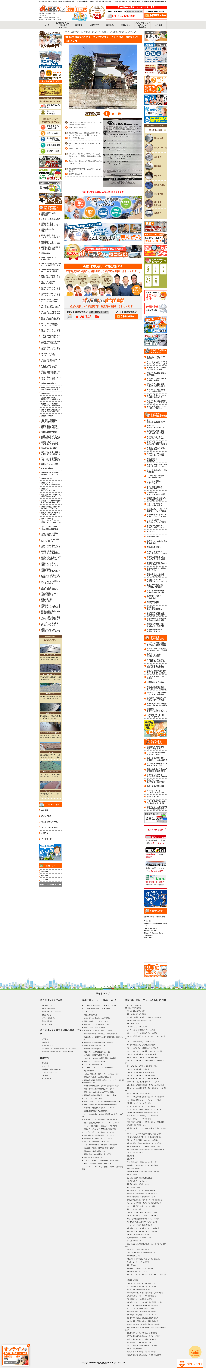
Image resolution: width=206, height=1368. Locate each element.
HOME (67, 32)
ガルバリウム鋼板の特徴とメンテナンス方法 (50, 546)
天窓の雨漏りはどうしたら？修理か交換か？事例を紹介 (145, 1122)
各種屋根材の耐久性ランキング (137, 1271)
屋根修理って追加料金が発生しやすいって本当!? (156, 699)
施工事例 (78, 25)
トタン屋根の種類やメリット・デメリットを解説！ (144, 1100)
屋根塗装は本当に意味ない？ (48, 230)
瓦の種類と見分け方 (49, 448)
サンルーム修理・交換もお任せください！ (156, 753)
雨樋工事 (157, 166)
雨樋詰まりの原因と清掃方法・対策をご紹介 (99, 1148)
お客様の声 (94, 25)
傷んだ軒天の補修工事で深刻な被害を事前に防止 (50, 276)
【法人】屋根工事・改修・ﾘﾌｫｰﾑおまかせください (157, 802)
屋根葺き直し (159, 185)
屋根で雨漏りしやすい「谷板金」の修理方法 (49, 443)
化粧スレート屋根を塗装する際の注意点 (154, 504)
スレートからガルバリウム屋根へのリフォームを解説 (157, 363)
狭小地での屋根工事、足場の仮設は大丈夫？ (142, 1045)
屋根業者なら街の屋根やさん (51, 1069)
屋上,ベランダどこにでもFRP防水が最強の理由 (51, 306)
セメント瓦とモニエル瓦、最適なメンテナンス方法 (144, 1109)
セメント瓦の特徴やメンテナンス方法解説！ (50, 324)
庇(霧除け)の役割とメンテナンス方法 (48, 354)
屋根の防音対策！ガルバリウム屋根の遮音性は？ (157, 407)
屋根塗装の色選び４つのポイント (154, 597)
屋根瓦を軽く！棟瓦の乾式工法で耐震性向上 (155, 575)
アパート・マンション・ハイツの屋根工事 (98, 1067)
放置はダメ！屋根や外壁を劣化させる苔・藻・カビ (144, 1305)
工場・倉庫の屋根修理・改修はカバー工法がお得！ (157, 759)
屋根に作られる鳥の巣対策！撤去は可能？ (98, 1154)
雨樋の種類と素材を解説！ (93, 1157)
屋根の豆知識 (46, 478)
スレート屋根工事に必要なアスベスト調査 (141, 1206)
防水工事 (157, 176)
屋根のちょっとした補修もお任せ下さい (97, 1024)
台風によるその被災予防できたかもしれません (157, 552)
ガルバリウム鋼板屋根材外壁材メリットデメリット (157, 402)
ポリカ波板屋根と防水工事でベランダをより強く (157, 764)
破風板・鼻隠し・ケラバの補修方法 (139, 1119)
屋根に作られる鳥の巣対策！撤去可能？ (156, 781)
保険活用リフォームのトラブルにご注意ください (157, 710)
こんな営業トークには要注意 (155, 677)
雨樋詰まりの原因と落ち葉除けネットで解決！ (157, 775)
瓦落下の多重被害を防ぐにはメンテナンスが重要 (156, 558)
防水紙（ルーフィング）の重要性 (138, 1262)
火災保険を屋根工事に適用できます (96, 1055)
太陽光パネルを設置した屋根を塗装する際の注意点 (101, 1160)
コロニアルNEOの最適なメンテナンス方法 (156, 521)
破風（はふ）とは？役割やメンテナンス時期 (50, 630)
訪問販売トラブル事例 (155, 682)
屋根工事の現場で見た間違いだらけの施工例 (155, 591)
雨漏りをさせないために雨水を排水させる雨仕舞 (50, 437)
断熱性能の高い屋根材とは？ (47, 600)
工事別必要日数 (153, 536)
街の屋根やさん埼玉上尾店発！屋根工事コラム (57, 1052)
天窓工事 (157, 213)
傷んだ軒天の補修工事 (134, 1241)
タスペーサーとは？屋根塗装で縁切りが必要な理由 (144, 1134)
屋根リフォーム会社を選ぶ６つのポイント (157, 542)
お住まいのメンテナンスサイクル (138, 1249)
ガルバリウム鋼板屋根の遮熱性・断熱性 (156, 379)
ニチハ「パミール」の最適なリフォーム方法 (142, 1033)
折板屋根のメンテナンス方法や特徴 (139, 1103)
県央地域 (44, 871)
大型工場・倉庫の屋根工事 (93, 1064)
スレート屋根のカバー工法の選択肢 (157, 471)
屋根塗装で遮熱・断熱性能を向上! (155, 608)
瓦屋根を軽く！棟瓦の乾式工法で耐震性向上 (142, 1193)
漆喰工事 (157, 157)
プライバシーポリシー (49, 827)
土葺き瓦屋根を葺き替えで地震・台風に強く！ (50, 336)
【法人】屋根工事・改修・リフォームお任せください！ (103, 1074)
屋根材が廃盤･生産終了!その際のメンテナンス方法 (144, 1143)
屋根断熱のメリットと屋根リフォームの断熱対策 (50, 606)
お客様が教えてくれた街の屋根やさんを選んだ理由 (59, 1048)
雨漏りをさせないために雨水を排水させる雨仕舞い (144, 1324)
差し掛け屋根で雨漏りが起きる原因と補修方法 (142, 1321)
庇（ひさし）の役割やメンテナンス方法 (50, 582)
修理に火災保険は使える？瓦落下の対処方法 (157, 564)
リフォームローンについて (93, 1098)
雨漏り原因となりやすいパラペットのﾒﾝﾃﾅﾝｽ (50, 300)
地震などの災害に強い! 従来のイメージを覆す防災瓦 (144, 1200)
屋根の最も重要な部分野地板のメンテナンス (49, 473)
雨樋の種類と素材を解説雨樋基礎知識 (50, 612)
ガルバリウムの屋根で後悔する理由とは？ (49, 534)
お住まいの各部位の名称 (50, 219)
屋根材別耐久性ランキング (48, 489)
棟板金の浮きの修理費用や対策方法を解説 (50, 248)
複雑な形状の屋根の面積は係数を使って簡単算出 (143, 1171)
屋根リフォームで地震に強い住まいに (97, 1052)
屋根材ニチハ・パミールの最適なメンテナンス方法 (157, 510)
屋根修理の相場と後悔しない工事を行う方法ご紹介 (101, 1086)
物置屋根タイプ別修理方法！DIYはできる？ (155, 748)
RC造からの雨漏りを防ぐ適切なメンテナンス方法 (51, 576)
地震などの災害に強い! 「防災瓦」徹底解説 (155, 586)
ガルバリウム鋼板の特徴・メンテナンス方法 (142, 1212)
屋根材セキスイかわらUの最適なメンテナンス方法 (157, 515)
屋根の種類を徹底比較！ (152, 460)
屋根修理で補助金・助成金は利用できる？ (155, 630)
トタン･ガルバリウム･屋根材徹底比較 (49, 528)
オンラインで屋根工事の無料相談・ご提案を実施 (156, 644)
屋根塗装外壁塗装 (157, 203)
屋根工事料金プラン (91, 1015)
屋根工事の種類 (155, 130)
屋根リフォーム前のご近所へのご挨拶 (154, 655)
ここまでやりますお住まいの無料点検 (142, 25)
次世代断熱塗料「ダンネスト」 (153, 602)
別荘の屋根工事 (153, 796)
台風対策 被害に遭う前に (92, 1049)
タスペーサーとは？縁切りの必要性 (49, 282)
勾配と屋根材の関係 (49, 432)
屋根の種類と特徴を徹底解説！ (49, 214)
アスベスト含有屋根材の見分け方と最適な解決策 (50, 459)
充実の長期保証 (47, 1021)
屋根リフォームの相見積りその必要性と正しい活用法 (157, 649)
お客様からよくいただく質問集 (137, 1026)
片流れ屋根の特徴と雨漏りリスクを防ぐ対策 (50, 398)
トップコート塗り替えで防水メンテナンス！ (50, 624)
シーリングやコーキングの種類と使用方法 (50, 360)
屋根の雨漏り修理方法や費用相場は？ (50, 570)
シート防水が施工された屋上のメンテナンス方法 (50, 294)
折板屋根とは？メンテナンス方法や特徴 (156, 493)
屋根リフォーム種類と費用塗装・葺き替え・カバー (157, 465)
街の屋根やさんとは (48, 1005)
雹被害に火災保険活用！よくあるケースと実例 (156, 625)
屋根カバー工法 (160, 148)
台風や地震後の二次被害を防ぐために (156, 569)
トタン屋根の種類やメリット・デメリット (155, 488)
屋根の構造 (45, 253)
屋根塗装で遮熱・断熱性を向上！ (138, 1184)
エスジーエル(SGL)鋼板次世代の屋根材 (50, 540)
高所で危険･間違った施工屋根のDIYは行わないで (51, 558)
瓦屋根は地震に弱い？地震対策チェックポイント (157, 580)
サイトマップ (46, 839)
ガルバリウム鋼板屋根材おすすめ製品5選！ (156, 390)
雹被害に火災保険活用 (134, 1348)
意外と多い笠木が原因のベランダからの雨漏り (50, 270)
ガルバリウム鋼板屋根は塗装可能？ (156, 374)
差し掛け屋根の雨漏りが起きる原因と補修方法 (50, 410)
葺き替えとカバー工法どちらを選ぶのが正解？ (156, 454)
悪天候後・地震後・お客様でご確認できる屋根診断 (144, 1017)
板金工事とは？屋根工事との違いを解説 (50, 242)
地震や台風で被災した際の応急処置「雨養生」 (50, 372)
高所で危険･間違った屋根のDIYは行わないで (142, 1222)
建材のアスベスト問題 (49, 464)
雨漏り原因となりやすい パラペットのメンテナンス (101, 1123)
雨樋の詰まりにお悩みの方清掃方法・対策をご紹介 (157, 770)
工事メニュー (126, 25)
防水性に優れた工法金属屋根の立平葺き (49, 366)
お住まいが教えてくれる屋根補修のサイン (156, 449)
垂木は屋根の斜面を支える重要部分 (96, 1111)
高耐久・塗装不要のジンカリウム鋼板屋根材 (50, 552)
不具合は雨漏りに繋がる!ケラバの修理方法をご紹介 (144, 1137)
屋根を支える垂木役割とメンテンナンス (49, 564)
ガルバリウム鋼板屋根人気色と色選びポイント (156, 385)
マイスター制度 (47, 1024)
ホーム (46, 25)
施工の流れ (110, 25)
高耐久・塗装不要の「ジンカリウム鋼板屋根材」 (143, 1215)
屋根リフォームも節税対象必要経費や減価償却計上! (157, 808)
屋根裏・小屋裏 (47, 416)
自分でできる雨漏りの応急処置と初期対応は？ (156, 614)
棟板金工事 (158, 194)
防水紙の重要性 (47, 468)
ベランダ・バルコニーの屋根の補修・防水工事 (100, 1058)
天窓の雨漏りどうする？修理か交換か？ (50, 594)
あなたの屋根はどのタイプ (136, 1011)
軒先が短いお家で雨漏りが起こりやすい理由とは (50, 453)
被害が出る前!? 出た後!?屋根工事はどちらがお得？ (157, 672)
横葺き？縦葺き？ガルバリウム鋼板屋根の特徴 (157, 396)
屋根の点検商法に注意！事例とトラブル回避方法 (156, 688)
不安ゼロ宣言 (46, 1015)
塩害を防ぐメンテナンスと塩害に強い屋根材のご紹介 (145, 1302)
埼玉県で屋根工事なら (49, 822)
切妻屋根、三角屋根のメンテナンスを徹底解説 (50, 404)
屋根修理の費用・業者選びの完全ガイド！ (50, 224)
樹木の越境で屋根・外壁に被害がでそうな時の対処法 (157, 704)
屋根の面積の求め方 (49, 383)
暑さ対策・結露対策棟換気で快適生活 (139, 1178)
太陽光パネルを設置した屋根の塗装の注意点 (156, 499)
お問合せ (44, 833)
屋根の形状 (45, 393)
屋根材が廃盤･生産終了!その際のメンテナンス (50, 507)
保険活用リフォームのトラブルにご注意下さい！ (143, 1296)
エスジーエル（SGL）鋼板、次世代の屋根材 (142, 1286)
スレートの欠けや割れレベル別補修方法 (155, 476)
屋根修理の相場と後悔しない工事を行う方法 (155, 432)
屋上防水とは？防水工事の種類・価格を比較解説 (50, 312)
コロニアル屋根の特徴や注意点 (154, 482)
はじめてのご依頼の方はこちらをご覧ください (100, 1005)
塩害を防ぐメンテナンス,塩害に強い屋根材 (51, 495)
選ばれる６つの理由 (48, 1008)
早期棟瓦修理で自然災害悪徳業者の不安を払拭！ (50, 342)
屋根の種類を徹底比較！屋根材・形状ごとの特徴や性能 (145, 1085)
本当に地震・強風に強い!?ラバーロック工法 (141, 1315)
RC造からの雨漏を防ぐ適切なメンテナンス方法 (143, 1219)
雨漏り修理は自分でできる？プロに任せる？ (50, 236)
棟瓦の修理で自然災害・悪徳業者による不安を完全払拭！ (146, 1149)
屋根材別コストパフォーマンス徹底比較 (50, 483)
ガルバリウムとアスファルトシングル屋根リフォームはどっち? (51, 520)
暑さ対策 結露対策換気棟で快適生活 (49, 421)
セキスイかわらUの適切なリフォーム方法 (141, 1030)
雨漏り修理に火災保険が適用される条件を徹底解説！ (145, 1355)
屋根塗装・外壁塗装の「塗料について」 (140, 1020)
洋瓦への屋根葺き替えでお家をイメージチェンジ (50, 513)
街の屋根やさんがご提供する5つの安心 (62, 25)
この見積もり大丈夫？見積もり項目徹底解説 (155, 666)
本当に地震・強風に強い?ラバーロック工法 (51, 378)
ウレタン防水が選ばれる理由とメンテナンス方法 (50, 288)
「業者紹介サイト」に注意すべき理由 (155, 716)
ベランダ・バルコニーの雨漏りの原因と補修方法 (50, 318)
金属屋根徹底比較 (133, 1280)
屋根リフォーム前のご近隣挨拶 (94, 1027)
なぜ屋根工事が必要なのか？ (156, 421)
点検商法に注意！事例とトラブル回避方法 (98, 1030)
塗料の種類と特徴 (155, 830)
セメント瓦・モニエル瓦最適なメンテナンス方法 (50, 330)
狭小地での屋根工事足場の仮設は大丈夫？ (155, 526)
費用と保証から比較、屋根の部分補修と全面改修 (157, 443)
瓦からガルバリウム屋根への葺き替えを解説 (156, 368)
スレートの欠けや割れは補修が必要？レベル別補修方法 (145, 1097)
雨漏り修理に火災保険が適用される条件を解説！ (156, 619)
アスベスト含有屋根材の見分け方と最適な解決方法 (144, 1203)
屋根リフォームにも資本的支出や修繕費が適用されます (103, 1101)
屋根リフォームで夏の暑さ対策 (94, 1061)
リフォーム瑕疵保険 (48, 1018)
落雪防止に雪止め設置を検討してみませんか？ (100, 1135)
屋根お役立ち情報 (154, 547)
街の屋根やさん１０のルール (51, 1012)
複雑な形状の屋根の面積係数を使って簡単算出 (50, 388)
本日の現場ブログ (48, 1045)
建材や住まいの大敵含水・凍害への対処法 (49, 427)
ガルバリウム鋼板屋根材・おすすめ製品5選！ (142, 1054)
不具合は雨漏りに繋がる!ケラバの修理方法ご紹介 (51, 264)
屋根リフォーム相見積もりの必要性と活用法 (99, 1092)
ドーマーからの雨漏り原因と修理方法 (49, 588)
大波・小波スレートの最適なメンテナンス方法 (50, 348)
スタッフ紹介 (46, 816)
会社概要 (158, 25)
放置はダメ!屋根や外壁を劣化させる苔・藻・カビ (51, 501)
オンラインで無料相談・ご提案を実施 (97, 1008)
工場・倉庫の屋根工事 (155, 786)
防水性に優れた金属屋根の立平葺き (139, 1290)
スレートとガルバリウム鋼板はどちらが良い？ (156, 357)
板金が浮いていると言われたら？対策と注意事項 (157, 693)
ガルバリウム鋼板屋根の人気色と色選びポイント (143, 1075)
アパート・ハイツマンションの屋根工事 (155, 792)
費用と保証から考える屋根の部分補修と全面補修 (100, 1104)
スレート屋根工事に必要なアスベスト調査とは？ (50, 618)
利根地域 (44, 875)
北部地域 (44, 879)
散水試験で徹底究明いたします (94, 1045)
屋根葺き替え (159, 138)
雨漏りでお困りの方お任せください (96, 1021)
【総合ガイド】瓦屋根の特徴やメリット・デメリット (145, 1082)
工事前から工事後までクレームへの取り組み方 (156, 660)
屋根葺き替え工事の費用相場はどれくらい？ (156, 437)
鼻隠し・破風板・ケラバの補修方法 (50, 258)
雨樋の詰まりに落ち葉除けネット (95, 1151)
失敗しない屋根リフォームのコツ (155, 426)
